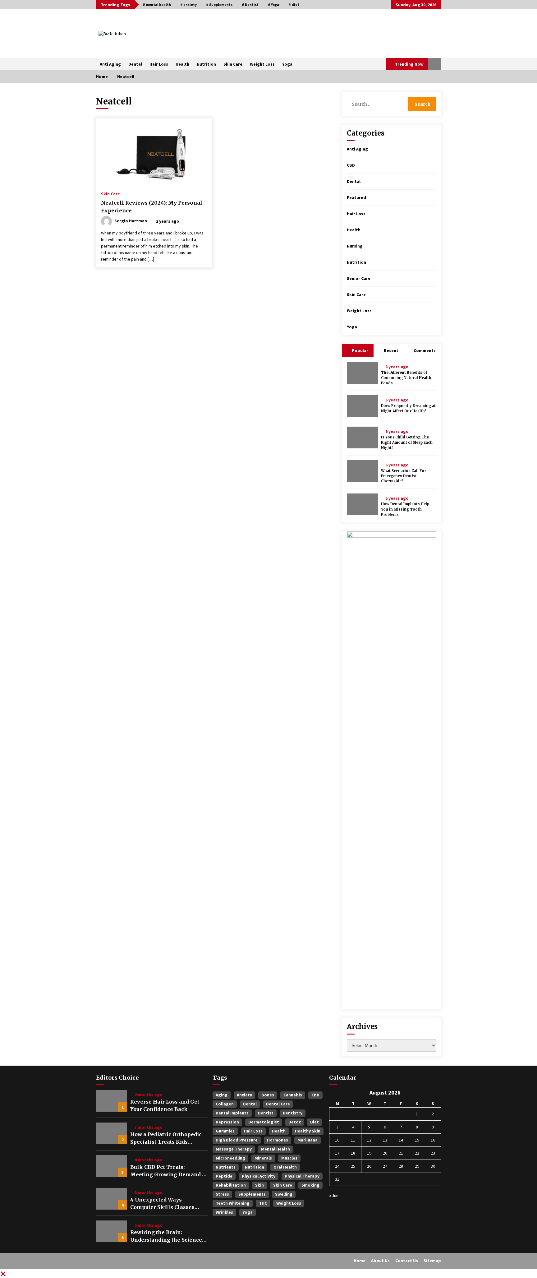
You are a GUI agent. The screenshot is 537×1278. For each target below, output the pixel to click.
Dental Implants (232, 1113)
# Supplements (219, 4)
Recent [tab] (391, 350)
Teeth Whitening (233, 1203)
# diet (293, 4)
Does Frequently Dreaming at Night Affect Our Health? (408, 408)
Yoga (287, 64)
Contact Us (406, 1260)
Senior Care (358, 278)
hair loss (253, 1131)
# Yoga (273, 4)
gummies (225, 1131)
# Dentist (250, 4)
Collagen (225, 1104)
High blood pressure (237, 1140)
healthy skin (307, 1131)
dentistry (292, 1113)
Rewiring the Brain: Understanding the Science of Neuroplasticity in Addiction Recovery (166, 1236)
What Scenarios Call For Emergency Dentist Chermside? (403, 476)
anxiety (244, 1095)
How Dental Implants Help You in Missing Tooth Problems (405, 509)
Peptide (224, 1176)
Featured (356, 197)
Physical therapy (302, 1176)
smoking (310, 1185)
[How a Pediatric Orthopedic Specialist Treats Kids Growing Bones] (111, 1133)
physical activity (258, 1176)
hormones (277, 1140)
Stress (222, 1194)
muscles (289, 1158)
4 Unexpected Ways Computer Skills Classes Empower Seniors (162, 1204)
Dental (135, 64)
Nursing (355, 246)
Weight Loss (262, 64)
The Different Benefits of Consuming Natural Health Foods (406, 377)
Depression (227, 1122)
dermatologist (263, 1122)
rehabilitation (231, 1185)
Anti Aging (110, 64)
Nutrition (206, 64)
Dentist (265, 1113)
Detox (294, 1122)
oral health (285, 1167)
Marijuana (307, 1140)
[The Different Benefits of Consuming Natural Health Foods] (362, 373)
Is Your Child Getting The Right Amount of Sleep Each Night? (407, 442)
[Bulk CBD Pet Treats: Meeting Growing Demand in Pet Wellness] (111, 1166)
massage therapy (234, 1149)
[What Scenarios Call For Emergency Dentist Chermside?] (362, 471)
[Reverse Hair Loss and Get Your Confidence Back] (111, 1101)
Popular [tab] (359, 350)
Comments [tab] (425, 350)
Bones (267, 1095)
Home (359, 1260)
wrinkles (224, 1212)
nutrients (226, 1167)
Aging (221, 1095)
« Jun (333, 1195)
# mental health (157, 4)
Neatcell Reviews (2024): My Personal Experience (151, 207)
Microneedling (230, 1158)
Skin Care (232, 64)
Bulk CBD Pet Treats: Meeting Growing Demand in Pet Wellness (169, 1171)
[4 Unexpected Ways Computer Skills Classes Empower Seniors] (111, 1199)
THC (263, 1203)
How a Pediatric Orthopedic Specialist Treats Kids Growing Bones (166, 1138)
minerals (263, 1158)
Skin (259, 1185)
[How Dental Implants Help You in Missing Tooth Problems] (362, 504)
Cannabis (292, 1095)
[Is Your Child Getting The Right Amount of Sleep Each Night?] (362, 437)
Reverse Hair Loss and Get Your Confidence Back (164, 1105)
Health (182, 64)
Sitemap (432, 1260)
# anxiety (188, 4)
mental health (275, 1149)
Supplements (252, 1194)
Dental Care (278, 1104)
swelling (283, 1194)
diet (314, 1122)
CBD (351, 165)
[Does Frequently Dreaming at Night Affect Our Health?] (362, 406)
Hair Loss (158, 64)
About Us (380, 1260)
